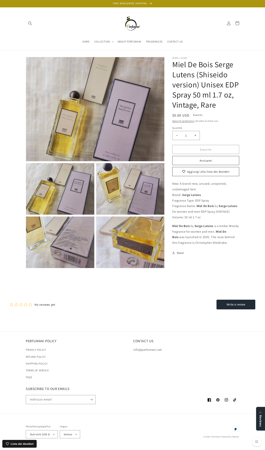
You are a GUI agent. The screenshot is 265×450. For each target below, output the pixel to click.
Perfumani (215, 436)
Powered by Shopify (230, 436)
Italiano (68, 434)
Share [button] (180, 252)
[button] (30, 23)
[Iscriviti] (91, 399)
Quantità (177, 127)
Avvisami (206, 160)
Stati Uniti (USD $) (40, 434)
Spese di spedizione (183, 120)
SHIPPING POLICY (37, 363)
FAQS (29, 377)
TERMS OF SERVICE (37, 370)
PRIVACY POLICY (36, 350)
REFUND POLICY (36, 357)
